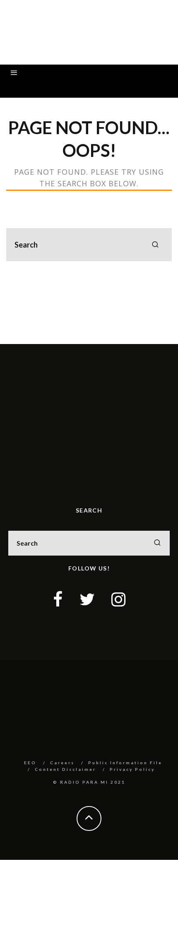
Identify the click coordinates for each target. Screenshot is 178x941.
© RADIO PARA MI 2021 (89, 782)
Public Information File (125, 762)
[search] (155, 244)
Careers (62, 762)
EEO (30, 762)
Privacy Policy (132, 769)
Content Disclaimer (65, 769)
